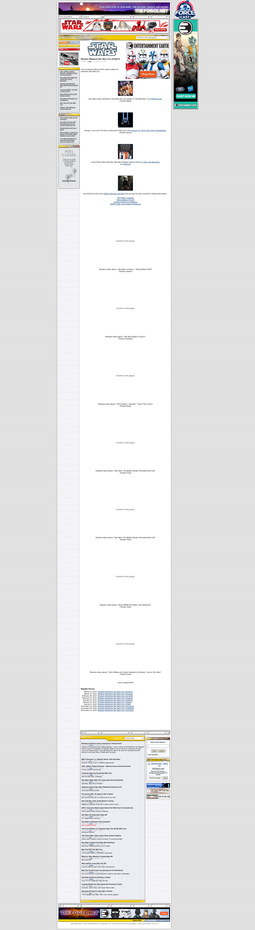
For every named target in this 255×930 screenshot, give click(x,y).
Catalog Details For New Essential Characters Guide (102, 884)
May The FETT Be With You (92, 849)
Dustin (91, 844)
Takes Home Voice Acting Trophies (101, 836)
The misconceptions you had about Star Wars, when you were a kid (68, 140)
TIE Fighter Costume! (125, 198)
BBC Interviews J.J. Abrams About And (101, 759)
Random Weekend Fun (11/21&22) (116, 710)
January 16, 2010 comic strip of (148, 131)
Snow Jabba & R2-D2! (125, 200)
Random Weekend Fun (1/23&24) (115, 700)
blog (150, 162)
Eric (90, 761)
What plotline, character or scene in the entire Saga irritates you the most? (69, 134)
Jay (90, 830)
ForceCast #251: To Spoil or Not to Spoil (68, 90)
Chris (91, 768)
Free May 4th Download (98, 842)
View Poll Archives (69, 181)
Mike (89, 61)
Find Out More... (153, 754)
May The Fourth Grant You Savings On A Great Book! (102, 870)
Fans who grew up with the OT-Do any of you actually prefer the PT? (68, 123)
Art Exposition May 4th (94, 815)
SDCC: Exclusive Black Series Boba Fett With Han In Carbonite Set (107, 808)
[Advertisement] (125, 724)
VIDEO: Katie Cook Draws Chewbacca (125, 204)
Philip (91, 745)
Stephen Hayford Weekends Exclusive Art (69, 85)
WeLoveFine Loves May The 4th (94, 863)
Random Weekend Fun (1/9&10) (115, 702)
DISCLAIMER (131, 924)
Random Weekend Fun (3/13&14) (115, 694)
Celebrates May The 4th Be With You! (104, 829)
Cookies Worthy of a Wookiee (125, 202)
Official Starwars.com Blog (114, 194)
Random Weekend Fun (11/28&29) (116, 708)
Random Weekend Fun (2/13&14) (115, 698)
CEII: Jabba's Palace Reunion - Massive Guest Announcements (68, 73)
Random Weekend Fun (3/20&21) (115, 692)
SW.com (127, 164)
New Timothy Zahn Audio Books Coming (68, 94)
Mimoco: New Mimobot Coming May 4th (67, 108)
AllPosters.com (158, 769)
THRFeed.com (156, 99)
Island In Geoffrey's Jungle (96, 877)
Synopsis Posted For (97, 891)
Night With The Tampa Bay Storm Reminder (68, 79)
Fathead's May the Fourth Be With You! (97, 773)
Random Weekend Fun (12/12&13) (116, 706)
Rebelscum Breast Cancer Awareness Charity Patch (102, 743)
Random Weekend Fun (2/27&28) (115, 696)
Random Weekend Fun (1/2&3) (114, 704)
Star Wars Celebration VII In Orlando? (96, 822)
